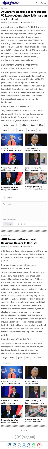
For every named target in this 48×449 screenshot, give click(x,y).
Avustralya (14, 125)
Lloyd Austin (37, 358)
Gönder (8, 224)
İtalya (12, 130)
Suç (40, 130)
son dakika (31, 130)
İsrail (27, 358)
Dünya (41, 125)
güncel (5, 130)
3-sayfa (5, 125)
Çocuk (33, 125)
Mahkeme (21, 130)
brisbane (25, 125)
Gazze (12, 358)
